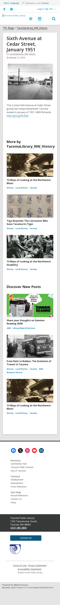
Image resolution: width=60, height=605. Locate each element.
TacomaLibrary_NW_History (32, 28)
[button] (4, 9)
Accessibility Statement (29, 569)
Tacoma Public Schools (22, 467)
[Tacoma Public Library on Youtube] (34, 450)
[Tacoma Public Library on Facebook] (13, 450)
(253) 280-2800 (18, 528)
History (10, 188)
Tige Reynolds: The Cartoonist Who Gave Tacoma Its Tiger (27, 222)
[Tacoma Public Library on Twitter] (20, 450)
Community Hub (19, 463)
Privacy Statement (37, 565)
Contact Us (16, 498)
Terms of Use (20, 565)
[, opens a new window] (15, 553)
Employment (17, 479)
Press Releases (19, 486)
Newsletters (17, 483)
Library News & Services (24, 328)
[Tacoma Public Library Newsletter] (41, 450)
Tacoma (33, 188)
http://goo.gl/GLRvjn (18, 115)
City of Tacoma (18, 470)
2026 (9, 328)
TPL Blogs (8, 28)
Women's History (14, 372)
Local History (21, 188)
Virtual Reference (19, 495)
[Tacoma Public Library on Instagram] (27, 450)
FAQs (13, 502)
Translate (45, 3)
